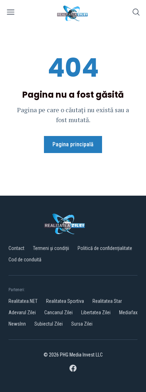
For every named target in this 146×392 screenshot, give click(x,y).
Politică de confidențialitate (105, 248)
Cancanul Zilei (58, 312)
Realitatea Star (107, 301)
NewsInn (17, 324)
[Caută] (136, 13)
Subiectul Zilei (48, 324)
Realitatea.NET (23, 301)
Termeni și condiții (51, 248)
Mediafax (128, 312)
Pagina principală (73, 144)
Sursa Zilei (81, 324)
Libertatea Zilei (96, 312)
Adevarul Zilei (22, 312)
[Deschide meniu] (10, 13)
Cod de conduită (25, 259)
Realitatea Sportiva (65, 301)
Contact (16, 248)
